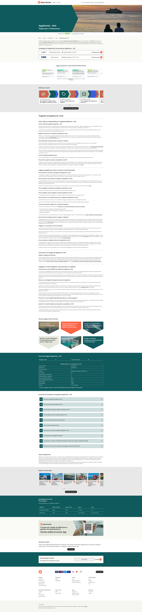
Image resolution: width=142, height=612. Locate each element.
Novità (40, 593)
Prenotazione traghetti (42, 585)
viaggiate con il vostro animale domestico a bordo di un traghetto (71, 206)
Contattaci (90, 580)
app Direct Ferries (84, 287)
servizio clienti (85, 236)
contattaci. (85, 606)
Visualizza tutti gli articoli (71, 491)
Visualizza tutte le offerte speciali (71, 108)
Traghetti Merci (57, 580)
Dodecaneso (50, 38)
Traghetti (90, 593)
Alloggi (56, 579)
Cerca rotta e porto (42, 582)
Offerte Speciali (53, 137)
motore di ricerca (50, 222)
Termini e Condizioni (75, 594)
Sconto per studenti (42, 596)
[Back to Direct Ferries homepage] (44, 2)
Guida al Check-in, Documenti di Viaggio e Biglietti (57, 261)
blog (82, 164)
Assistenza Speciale (67, 237)
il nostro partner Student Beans (96, 146)
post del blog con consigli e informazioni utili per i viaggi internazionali (86, 261)
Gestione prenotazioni (75, 580)
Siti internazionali (41, 594)
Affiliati (56, 591)
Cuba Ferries (91, 591)
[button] (71, 399)
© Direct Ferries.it (41, 604)
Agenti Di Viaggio (58, 593)
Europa (44, 38)
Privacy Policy (74, 591)
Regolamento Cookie (75, 593)
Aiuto (89, 583)
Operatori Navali (41, 580)
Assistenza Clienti (92, 582)
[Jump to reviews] (71, 33)
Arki (56, 38)
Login (73, 579)
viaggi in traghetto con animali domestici (93, 214)
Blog (89, 579)
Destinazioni (41, 579)
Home (40, 38)
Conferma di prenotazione (76, 582)
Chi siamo (40, 591)
